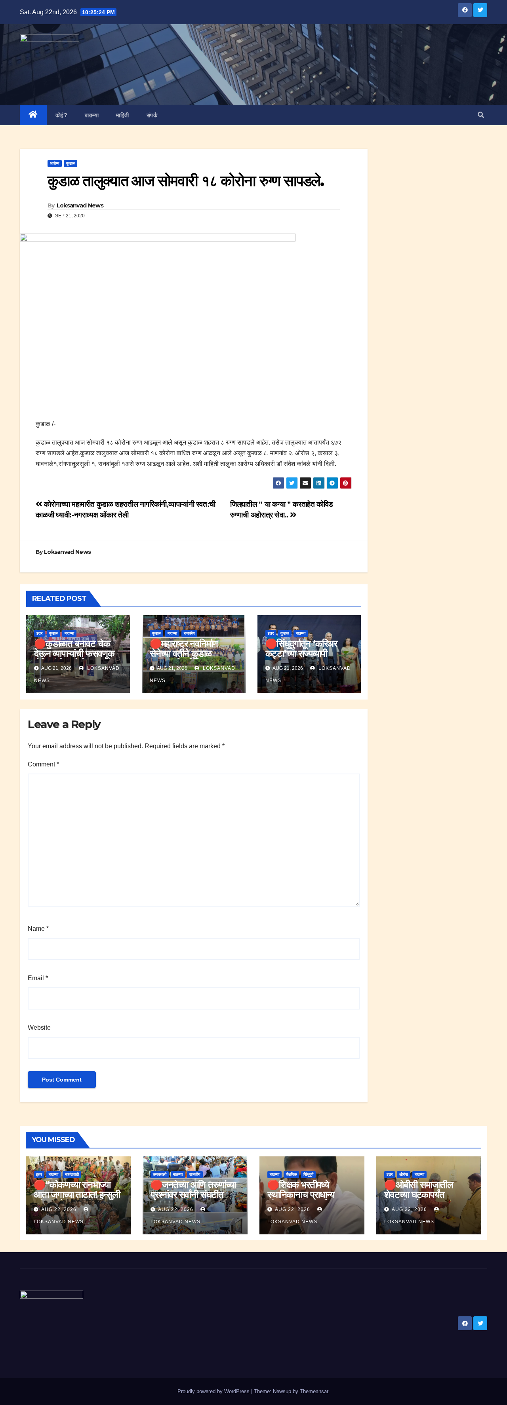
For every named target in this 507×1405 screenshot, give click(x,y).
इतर (39, 633)
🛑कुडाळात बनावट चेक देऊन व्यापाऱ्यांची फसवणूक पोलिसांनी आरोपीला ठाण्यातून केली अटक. (78, 658)
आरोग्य (54, 163)
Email (38, 978)
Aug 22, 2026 (58, 1209)
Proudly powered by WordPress (214, 1391)
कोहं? (61, 115)
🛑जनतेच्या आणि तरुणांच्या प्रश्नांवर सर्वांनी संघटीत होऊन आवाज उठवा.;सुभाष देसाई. (193, 1199)
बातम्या (92, 115)
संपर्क (152, 115)
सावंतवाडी (72, 1174)
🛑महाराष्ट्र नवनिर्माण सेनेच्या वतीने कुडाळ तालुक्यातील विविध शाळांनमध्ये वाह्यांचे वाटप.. (188, 658)
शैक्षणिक (291, 1174)
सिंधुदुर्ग (308, 1174)
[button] (481, 115)
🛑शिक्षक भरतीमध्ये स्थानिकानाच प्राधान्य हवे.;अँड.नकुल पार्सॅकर (302, 1194)
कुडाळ (70, 163)
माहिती (122, 115)
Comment (43, 764)
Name (38, 928)
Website (39, 1027)
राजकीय (189, 633)
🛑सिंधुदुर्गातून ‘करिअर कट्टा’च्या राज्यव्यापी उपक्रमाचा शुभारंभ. (301, 653)
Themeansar (314, 1391)
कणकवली (159, 1174)
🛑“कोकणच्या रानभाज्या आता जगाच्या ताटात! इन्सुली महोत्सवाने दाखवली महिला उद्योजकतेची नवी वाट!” (77, 1199)
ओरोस (403, 1174)
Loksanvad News (80, 205)
